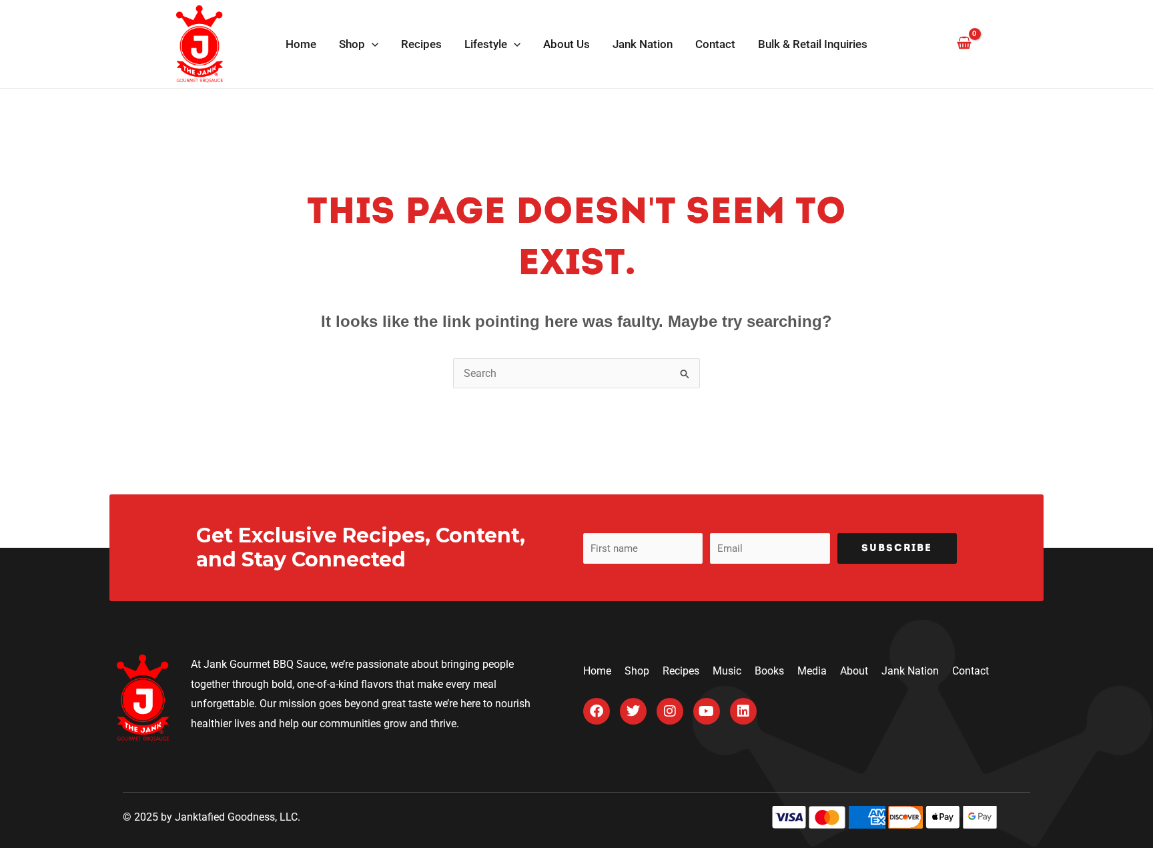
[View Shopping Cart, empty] (964, 44)
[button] (371, 44)
